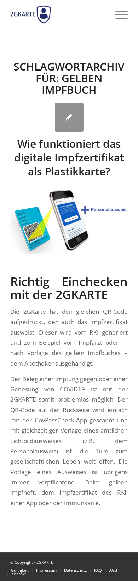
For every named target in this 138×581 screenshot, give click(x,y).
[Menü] (118, 14)
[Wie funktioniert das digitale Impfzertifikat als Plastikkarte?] (69, 117)
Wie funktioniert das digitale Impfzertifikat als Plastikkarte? (69, 157)
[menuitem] (19, 570)
